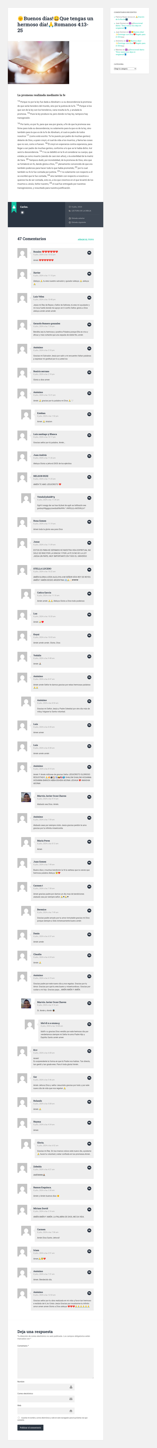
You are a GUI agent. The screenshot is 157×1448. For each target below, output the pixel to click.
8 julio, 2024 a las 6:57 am (44, 936)
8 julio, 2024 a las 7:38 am (44, 888)
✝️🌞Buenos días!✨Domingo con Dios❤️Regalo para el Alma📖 (130, 34)
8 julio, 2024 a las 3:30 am (44, 1190)
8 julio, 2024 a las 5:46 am (44, 1080)
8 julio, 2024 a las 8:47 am (44, 679)
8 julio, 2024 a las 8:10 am (44, 769)
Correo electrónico (25, 1394)
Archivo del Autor (22, 212)
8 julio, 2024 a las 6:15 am (44, 978)
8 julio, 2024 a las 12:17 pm (44, 437)
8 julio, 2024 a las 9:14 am (47, 799)
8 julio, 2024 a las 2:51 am (44, 1253)
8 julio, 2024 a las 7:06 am (47, 1232)
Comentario (23, 1346)
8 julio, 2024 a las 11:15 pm (44, 275)
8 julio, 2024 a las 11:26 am (44, 458)
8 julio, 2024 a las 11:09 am (44, 545)
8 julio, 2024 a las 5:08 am (44, 1104)
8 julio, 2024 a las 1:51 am (44, 1274)
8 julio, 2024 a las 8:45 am (44, 727)
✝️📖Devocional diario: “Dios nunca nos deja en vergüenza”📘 (129, 25)
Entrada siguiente (79, 222)
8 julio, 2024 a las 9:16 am (47, 1005)
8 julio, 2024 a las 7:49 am (44, 864)
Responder (89, 253)
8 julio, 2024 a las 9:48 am (44, 658)
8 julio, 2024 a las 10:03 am (44, 637)
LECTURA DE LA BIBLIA (81, 211)
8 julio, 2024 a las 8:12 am (47, 843)
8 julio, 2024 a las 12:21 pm (44, 395)
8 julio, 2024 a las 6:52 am (47, 1145)
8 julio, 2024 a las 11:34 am (48, 500)
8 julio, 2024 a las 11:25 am (44, 479)
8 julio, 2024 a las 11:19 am (44, 524)
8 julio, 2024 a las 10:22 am (44, 571)
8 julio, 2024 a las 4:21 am (44, 1169)
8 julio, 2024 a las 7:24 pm (44, 326)
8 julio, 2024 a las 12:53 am (44, 1295)
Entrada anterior (78, 218)
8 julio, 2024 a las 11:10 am (48, 595)
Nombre (20, 1382)
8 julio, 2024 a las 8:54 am (47, 703)
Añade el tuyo (86, 239)
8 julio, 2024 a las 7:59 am (44, 820)
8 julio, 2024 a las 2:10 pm (44, 374)
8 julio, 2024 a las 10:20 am (44, 616)
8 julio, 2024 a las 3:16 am (44, 1211)
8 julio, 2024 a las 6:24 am (44, 957)
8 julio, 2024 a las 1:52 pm (47, 416)
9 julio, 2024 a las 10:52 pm (44, 255)
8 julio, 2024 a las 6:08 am (44, 1053)
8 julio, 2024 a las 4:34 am (44, 1124)
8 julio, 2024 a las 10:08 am (52, 1026)
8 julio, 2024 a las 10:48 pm (44, 299)
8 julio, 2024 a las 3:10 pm (44, 350)
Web (19, 1406)
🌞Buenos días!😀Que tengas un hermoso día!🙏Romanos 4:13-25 (55, 24)
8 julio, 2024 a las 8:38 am (44, 748)
